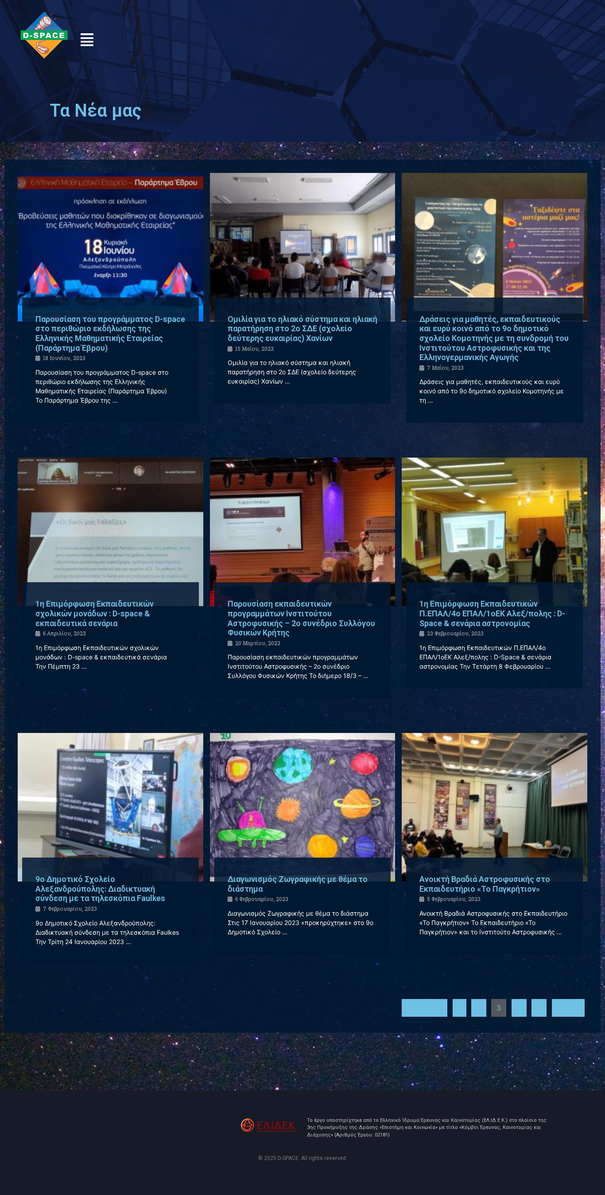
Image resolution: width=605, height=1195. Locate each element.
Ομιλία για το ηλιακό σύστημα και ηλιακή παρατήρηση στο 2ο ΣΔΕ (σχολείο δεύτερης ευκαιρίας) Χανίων (302, 328)
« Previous (424, 1007)
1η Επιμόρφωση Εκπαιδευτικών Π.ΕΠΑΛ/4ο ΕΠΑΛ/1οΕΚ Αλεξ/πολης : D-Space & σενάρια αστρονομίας (492, 613)
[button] (87, 39)
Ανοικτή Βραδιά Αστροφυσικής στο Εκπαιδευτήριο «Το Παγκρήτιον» (484, 883)
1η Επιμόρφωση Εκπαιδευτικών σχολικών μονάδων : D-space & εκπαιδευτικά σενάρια (94, 613)
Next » (568, 1007)
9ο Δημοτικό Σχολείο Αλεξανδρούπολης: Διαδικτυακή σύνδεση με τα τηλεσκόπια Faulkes (100, 888)
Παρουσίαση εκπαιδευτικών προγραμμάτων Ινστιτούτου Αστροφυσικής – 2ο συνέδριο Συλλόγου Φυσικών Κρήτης (301, 618)
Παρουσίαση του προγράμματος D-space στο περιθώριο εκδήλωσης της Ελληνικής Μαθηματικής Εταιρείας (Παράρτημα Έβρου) (110, 333)
